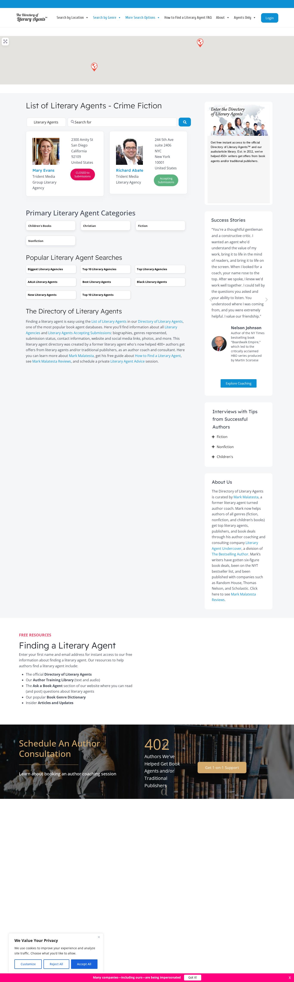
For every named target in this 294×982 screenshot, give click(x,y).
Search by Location (70, 18)
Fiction (143, 226)
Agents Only (242, 18)
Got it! (192, 978)
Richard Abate (129, 170)
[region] (56, 953)
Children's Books (39, 226)
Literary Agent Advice (127, 361)
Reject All (56, 964)
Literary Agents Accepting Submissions (79, 332)
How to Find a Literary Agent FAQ (188, 18)
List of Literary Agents (109, 321)
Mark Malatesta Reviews (51, 361)
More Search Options (140, 18)
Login (270, 18)
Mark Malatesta (81, 355)
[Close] (98, 937)
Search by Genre (104, 18)
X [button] (290, 977)
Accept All (84, 964)
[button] (200, 42)
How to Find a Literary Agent (158, 355)
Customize (28, 964)
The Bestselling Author (230, 554)
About (220, 18)
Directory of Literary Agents (160, 321)
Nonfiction (35, 241)
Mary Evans (43, 170)
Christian (89, 226)
